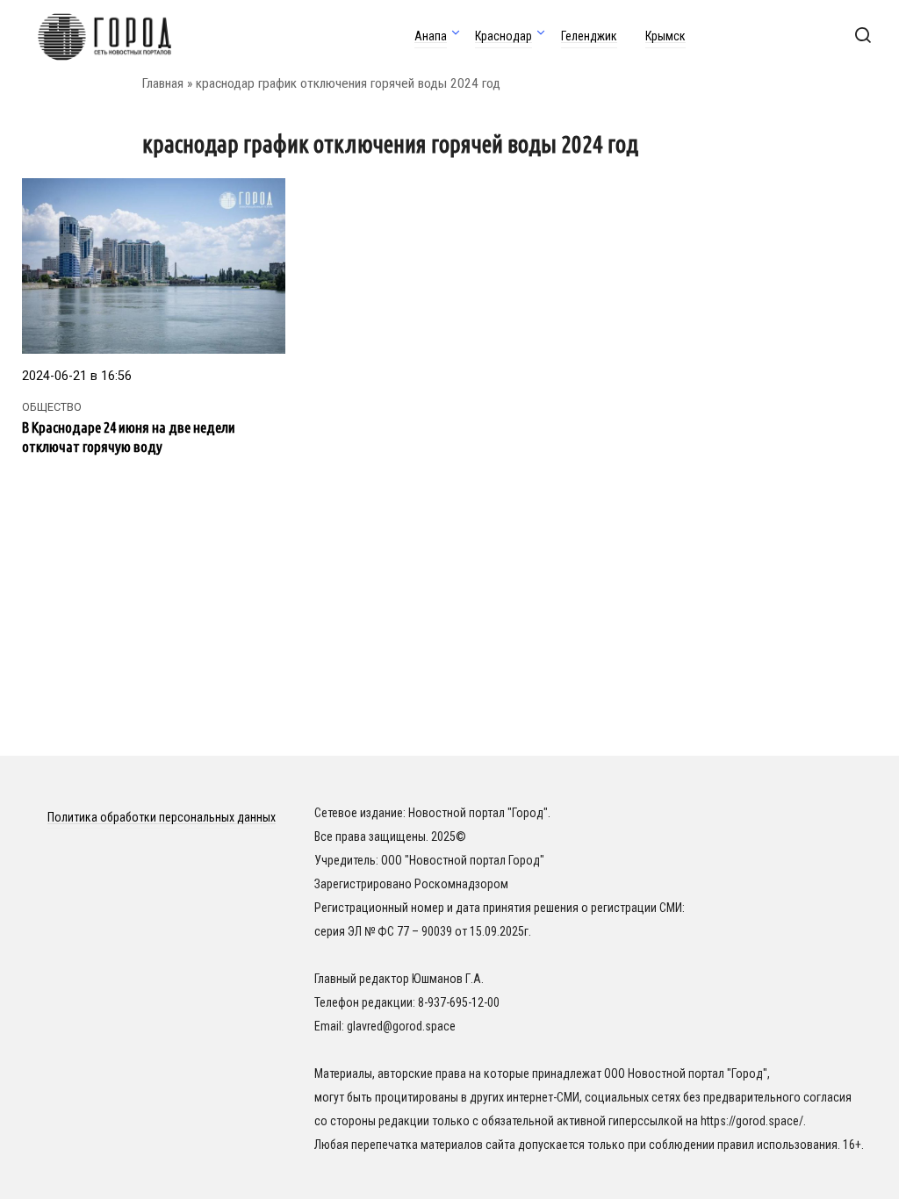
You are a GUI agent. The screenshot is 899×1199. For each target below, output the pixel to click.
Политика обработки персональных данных (161, 817)
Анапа (430, 36)
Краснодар (503, 36)
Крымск (665, 36)
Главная (162, 83)
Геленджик (589, 36)
